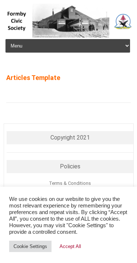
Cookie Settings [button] (30, 246)
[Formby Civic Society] (68, 36)
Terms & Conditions (70, 183)
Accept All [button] (70, 246)
